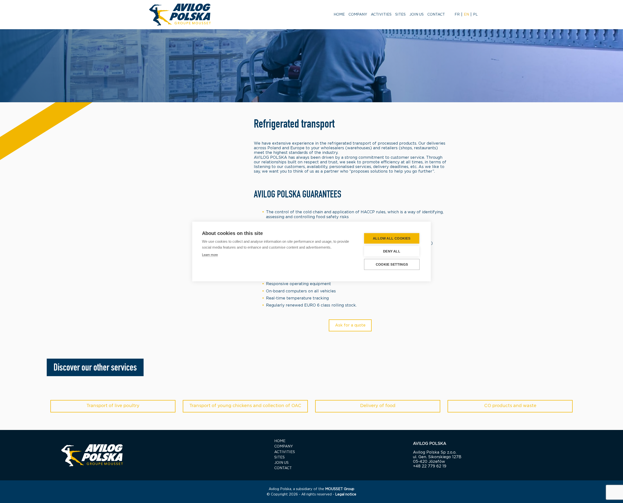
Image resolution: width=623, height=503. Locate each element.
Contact (436, 14)
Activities (381, 14)
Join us (416, 14)
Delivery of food (377, 406)
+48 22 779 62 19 (429, 466)
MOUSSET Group (339, 489)
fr (457, 14)
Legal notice (345, 494)
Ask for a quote (350, 325)
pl (475, 14)
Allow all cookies (391, 238)
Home (339, 14)
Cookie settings (392, 264)
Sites (400, 14)
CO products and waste (510, 406)
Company (357, 14)
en (466, 14)
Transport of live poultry (112, 406)
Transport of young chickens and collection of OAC (245, 406)
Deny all (391, 251)
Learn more (210, 255)
